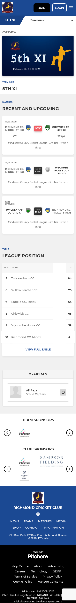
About (38, 566)
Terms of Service (25, 576)
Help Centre (20, 566)
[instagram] (38, 514)
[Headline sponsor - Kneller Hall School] (24, 476)
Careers (20, 571)
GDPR (57, 571)
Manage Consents (50, 581)
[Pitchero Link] (38, 557)
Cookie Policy (22, 581)
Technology (39, 571)
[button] (15, 392)
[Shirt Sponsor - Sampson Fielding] (51, 462)
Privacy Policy (52, 576)
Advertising (56, 566)
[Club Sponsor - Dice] (24, 433)
